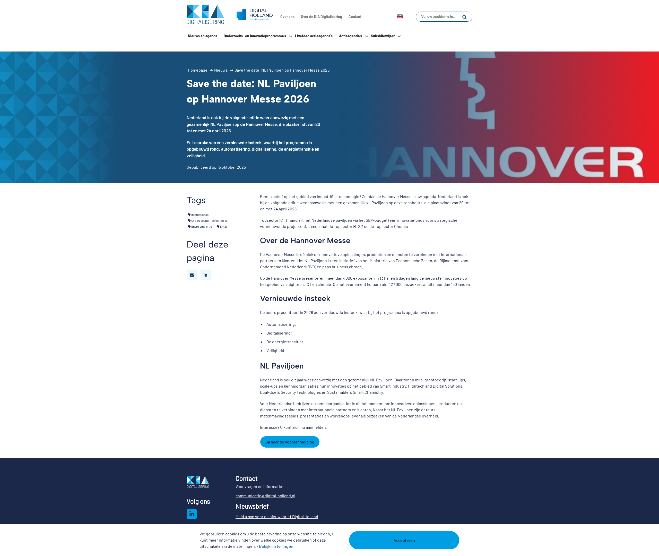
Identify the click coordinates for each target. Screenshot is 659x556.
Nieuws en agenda (202, 36)
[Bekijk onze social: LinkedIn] (192, 514)
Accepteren (404, 540)
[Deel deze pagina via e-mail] (192, 275)
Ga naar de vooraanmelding (289, 441)
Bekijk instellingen (276, 546)
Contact (355, 16)
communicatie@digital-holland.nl (265, 495)
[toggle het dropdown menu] (291, 36)
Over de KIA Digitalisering (321, 16)
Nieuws (221, 69)
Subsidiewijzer (383, 36)
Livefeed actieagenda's (314, 36)
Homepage (198, 69)
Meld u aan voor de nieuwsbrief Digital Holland (277, 516)
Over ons (287, 16)
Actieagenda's (350, 36)
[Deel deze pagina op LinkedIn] (206, 275)
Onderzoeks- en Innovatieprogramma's (255, 36)
